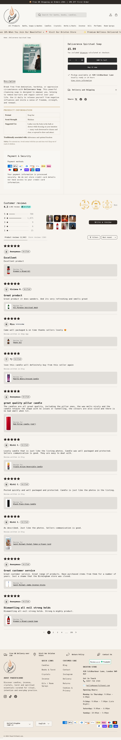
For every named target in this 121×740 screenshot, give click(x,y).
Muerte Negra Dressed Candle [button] (26, 379)
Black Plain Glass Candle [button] (24, 504)
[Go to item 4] (72, 218)
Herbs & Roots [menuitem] (70, 26)
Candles (45, 665)
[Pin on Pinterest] (85, 99)
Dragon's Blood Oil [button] (21, 271)
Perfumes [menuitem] (98, 26)
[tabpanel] (32, 115)
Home (5, 37)
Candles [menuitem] (48, 26)
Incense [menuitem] (82, 26)
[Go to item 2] (57, 218)
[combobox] (61, 14)
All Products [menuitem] (14, 26)
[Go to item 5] (49, 226)
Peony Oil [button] (17, 342)
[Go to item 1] (49, 218)
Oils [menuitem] (89, 26)
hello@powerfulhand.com (98, 685)
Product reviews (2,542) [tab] (15, 237)
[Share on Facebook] (80, 99)
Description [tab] (9, 81)
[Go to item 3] (64, 218)
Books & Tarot (49, 670)
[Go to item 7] (64, 226)
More (115, 205)
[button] (116, 15)
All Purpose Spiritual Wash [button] (25, 308)
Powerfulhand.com (16, 736)
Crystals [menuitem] (57, 26)
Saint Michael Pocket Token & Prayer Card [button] (32, 544)
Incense (45, 679)
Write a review (103, 222)
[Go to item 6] (57, 226)
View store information (81, 80)
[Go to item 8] (72, 226)
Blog (65, 665)
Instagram (67, 674)
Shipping (84, 53)
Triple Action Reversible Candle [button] (28, 467)
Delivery (67, 679)
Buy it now (92, 67)
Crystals (46, 674)
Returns (66, 683)
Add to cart (102, 60)
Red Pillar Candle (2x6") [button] (24, 424)
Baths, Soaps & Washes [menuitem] (32, 26)
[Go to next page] (76, 632)
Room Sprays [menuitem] (109, 26)
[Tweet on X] (76, 99)
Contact (66, 670)
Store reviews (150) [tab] (37, 237)
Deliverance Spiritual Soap (20, 37)
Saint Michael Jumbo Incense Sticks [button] (29, 585)
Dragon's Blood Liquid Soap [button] (25, 621)
